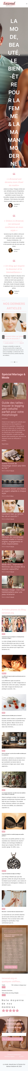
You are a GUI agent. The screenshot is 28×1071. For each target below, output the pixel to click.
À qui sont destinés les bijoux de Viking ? (11, 873)
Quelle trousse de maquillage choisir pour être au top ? (14, 465)
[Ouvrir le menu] (26, 3)
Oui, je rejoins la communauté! (12, 1039)
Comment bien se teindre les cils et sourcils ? (12, 515)
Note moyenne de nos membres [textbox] (13, 1003)
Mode (4, 334)
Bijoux (12, 496)
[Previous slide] (3, 337)
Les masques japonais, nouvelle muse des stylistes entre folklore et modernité (14, 339)
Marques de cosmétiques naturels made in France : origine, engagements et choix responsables (12, 540)
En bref (21, 1056)
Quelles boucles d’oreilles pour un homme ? (12, 715)
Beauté (12, 470)
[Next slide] (25, 337)
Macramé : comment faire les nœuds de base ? (13, 911)
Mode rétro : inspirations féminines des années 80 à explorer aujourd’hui (13, 566)
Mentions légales (9, 1056)
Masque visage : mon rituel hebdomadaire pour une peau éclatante (13, 592)
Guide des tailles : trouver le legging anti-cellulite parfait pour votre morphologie (13, 408)
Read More (5, 444)
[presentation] (14, 322)
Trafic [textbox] (3, 985)
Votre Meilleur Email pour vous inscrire (14, 1031)
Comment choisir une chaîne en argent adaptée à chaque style (14, 491)
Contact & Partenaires (14, 1054)
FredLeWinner (9, 347)
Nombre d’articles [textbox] (7, 990)
